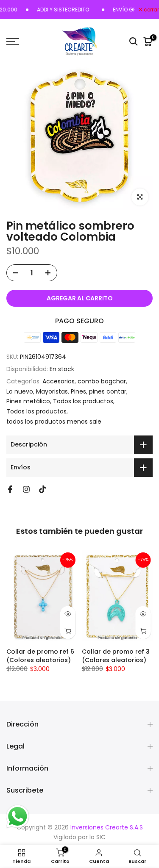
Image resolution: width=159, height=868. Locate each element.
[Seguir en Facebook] (10, 489)
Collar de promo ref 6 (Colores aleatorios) (40, 655)
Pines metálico (28, 401)
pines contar (107, 391)
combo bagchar (102, 381)
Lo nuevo (19, 391)
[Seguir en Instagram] (26, 489)
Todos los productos (83, 401)
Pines (78, 391)
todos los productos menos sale (53, 421)
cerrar (150, 9)
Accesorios (58, 381)
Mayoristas (52, 391)
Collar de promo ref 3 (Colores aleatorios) (116, 655)
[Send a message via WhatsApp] (17, 816)
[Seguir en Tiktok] (42, 489)
